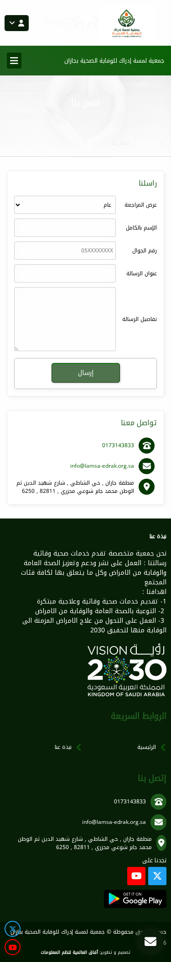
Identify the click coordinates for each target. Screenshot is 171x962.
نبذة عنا (63, 747)
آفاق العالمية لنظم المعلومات (69, 952)
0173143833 (118, 445)
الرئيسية (146, 143)
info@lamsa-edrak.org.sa (102, 466)
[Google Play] (135, 899)
